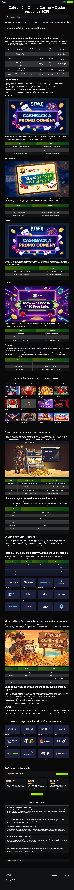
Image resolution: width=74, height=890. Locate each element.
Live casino (27, 382)
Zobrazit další (37, 794)
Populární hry (12, 382)
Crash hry (44, 382)
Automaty (60, 382)
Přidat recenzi (62, 774)
